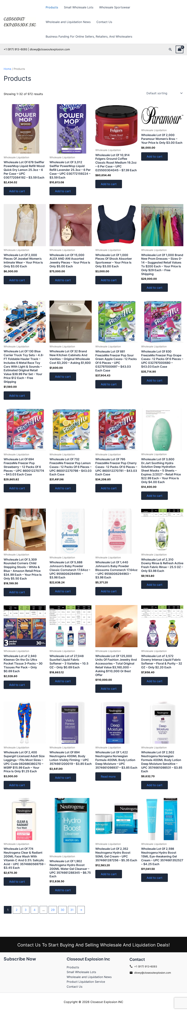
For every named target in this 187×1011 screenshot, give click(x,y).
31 (71, 910)
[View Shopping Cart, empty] (179, 49)
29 (53, 910)
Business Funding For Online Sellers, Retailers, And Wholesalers (89, 36)
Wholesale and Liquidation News (68, 22)
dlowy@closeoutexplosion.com (152, 972)
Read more (108, 776)
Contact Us (104, 22)
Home (7, 69)
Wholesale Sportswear (114, 7)
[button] (170, 49)
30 (62, 910)
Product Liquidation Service (86, 981)
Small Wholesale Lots (78, 7)
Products (52, 7)
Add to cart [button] (17, 191)
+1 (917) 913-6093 (145, 966)
